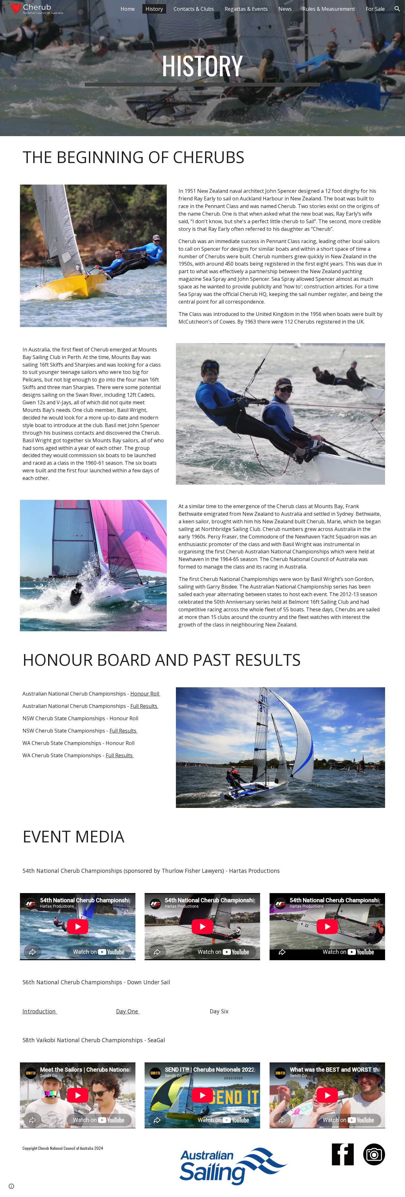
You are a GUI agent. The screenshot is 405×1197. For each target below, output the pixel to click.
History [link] (154, 8)
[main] (202, 68)
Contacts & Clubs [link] (194, 8)
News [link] (285, 8)
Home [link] (128, 8)
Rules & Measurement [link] (328, 8)
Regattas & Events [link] (246, 8)
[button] (397, 8)
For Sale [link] (375, 8)
